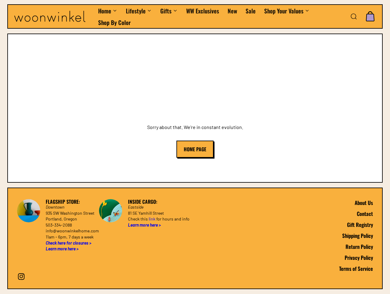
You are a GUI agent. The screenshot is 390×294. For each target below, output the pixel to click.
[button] (353, 16)
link (152, 218)
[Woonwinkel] (53, 17)
